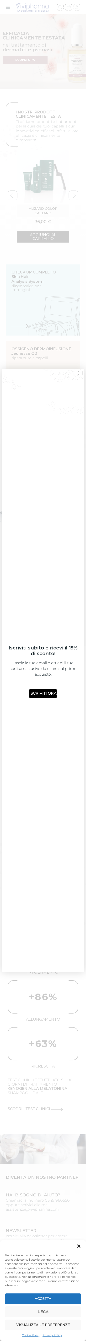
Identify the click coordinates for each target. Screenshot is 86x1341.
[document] (43, 670)
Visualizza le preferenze (43, 1324)
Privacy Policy (52, 1335)
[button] (78, 1246)
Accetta (43, 1298)
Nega (43, 1311)
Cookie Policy (31, 1335)
